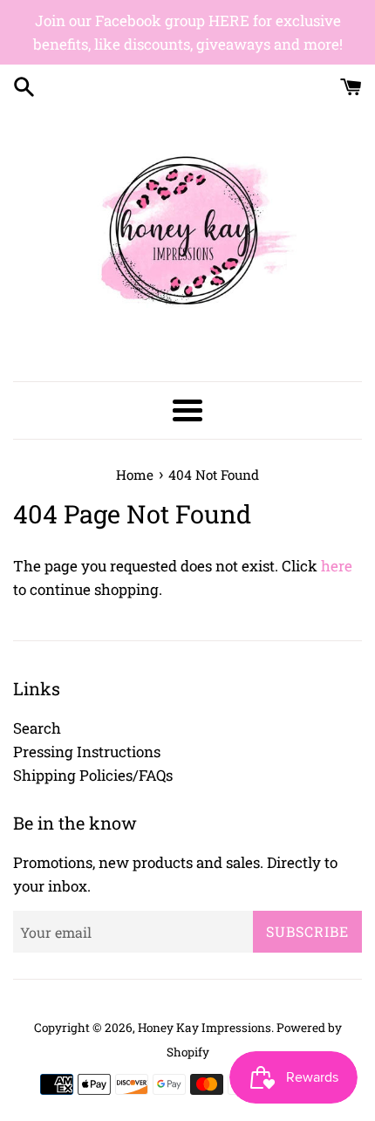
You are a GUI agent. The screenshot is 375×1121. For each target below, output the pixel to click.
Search (37, 728)
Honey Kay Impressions (204, 1028)
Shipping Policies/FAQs (93, 775)
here (336, 566)
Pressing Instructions (86, 752)
